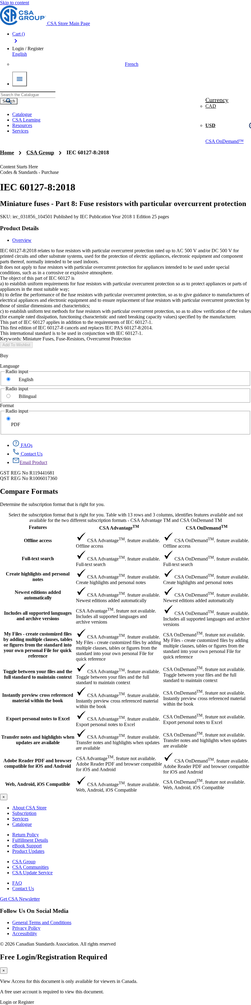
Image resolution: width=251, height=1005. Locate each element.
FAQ (17, 883)
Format (7, 405)
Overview (22, 240)
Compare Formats (29, 491)
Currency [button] (216, 99)
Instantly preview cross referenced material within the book (37, 697)
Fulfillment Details (30, 840)
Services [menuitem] (20, 130)
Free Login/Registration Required (53, 957)
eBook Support (27, 845)
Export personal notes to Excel (37, 718)
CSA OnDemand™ (224, 141)
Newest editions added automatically (38, 595)
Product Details (19, 228)
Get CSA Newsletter (20, 899)
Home (7, 152)
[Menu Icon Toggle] (19, 79)
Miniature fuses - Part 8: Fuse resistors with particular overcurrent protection (123, 204)
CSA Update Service (32, 872)
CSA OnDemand (206, 527)
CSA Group (40, 152)
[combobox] (27, 95)
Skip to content (14, 2)
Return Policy (25, 834)
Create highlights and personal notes (37, 576)
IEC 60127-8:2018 (87, 152)
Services (20, 818)
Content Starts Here (19, 166)
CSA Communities (30, 867)
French (131, 64)
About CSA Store (29, 807)
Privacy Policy (26, 928)
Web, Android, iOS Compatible (37, 784)
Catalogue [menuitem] (22, 114)
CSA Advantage (119, 527)
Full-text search (38, 558)
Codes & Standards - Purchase (29, 172)
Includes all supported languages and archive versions (38, 615)
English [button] (19, 54)
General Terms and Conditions (41, 922)
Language (9, 366)
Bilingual (27, 396)
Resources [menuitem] (22, 125)
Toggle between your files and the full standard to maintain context (37, 674)
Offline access (38, 540)
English (26, 379)
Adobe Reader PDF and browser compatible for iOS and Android (37, 763)
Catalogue (22, 824)
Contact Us (23, 888)
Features (38, 527)
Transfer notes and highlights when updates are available (37, 739)
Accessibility (24, 933)
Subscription (24, 813)
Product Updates (28, 851)
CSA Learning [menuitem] (26, 119)
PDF (15, 424)
